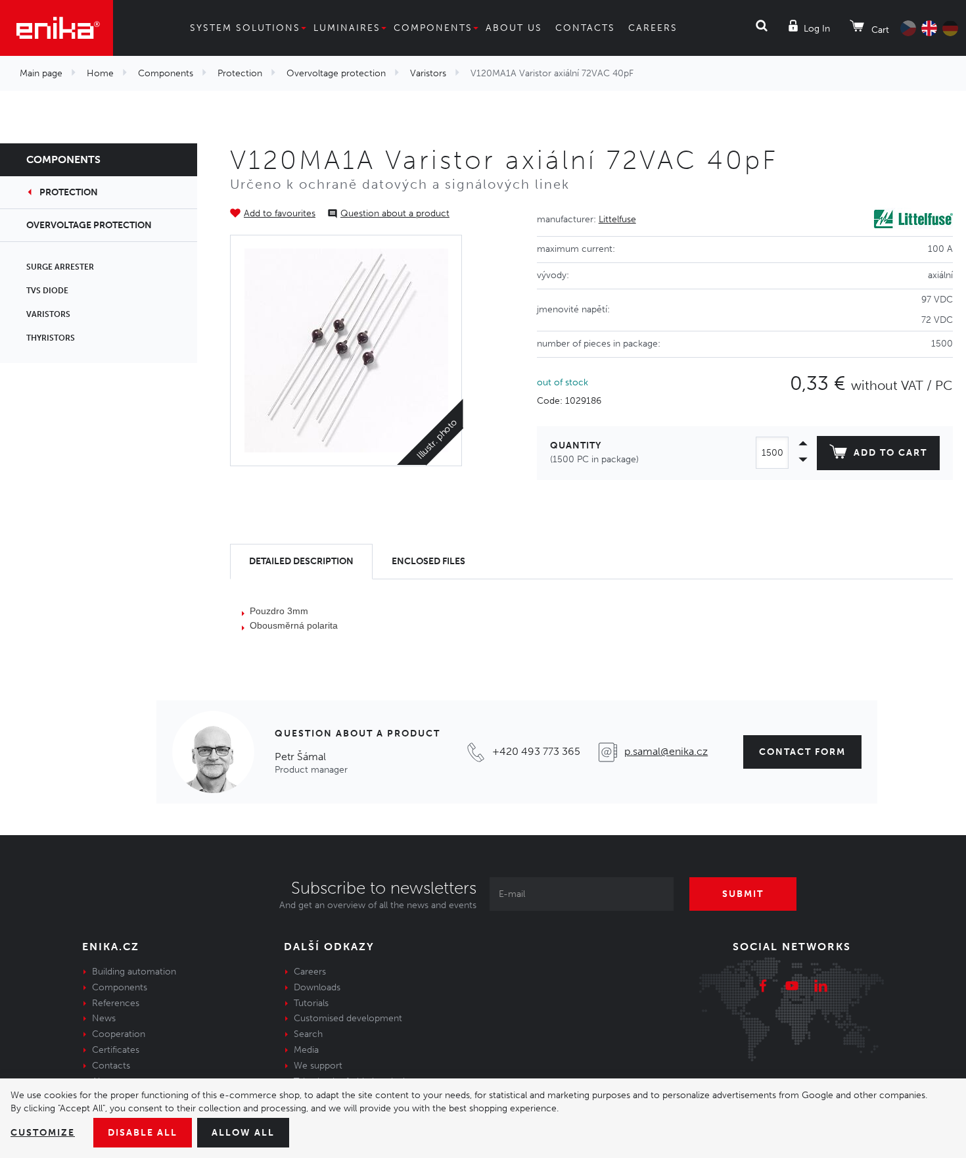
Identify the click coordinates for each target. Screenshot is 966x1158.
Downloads (317, 987)
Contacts (585, 28)
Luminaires (346, 28)
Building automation (134, 971)
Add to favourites (279, 213)
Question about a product (394, 213)
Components (433, 28)
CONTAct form (802, 752)
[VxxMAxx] (346, 350)
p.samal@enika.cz (666, 751)
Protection (240, 73)
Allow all (243, 1132)
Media (306, 1049)
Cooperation (118, 1034)
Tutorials (311, 1003)
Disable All (142, 1132)
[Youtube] (791, 988)
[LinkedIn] (820, 988)
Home (100, 73)
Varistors (428, 73)
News (104, 1018)
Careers (653, 28)
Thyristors (50, 338)
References (115, 1003)
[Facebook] (763, 988)
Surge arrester (60, 267)
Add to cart (890, 452)
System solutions (245, 28)
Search (308, 1034)
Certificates (115, 1049)
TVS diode (47, 290)
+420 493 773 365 (536, 751)
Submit (743, 894)
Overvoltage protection (336, 73)
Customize (43, 1132)
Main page (41, 73)
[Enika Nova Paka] (56, 28)
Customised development (348, 1018)
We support (318, 1065)
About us (514, 28)
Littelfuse (617, 219)
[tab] (301, 562)
